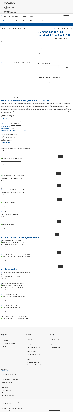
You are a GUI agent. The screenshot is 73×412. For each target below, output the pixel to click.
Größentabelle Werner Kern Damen (10, 377)
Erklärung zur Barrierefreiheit (33, 354)
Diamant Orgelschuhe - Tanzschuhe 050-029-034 (12, 287)
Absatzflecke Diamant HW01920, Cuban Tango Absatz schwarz (15, 148)
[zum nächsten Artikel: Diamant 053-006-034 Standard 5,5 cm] (68, 24)
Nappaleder (13, 120)
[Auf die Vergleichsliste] (59, 156)
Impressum (29, 339)
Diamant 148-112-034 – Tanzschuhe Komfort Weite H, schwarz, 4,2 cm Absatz (18, 298)
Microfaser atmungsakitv (16, 123)
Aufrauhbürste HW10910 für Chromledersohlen (11, 178)
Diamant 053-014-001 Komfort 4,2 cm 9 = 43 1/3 (12, 244)
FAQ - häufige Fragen (7, 390)
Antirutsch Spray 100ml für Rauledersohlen (11, 161)
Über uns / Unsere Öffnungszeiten (34, 364)
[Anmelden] (60, 16)
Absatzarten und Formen (8, 384)
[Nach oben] (0, 27)
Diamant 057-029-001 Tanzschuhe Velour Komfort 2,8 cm (14, 321)
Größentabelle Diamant (7, 382)
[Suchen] (54, 16)
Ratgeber (4, 392)
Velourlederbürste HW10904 (7, 226)
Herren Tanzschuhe (55, 344)
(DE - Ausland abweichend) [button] (55, 82)
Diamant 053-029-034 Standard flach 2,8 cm (11, 276)
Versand (49, 63)
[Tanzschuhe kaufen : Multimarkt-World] (1, 21)
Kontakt (28, 359)
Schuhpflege (5, 387)
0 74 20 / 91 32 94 (10, 2)
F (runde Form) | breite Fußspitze (18, 121)
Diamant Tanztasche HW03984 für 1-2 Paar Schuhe (13, 192)
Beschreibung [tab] (20, 97)
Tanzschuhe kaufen (55, 339)
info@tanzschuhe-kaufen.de (8, 347)
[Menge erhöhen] (60, 69)
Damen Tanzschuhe (55, 342)
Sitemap (28, 356)
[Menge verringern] (39, 66)
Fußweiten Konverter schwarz (8, 204)
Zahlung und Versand (31, 351)
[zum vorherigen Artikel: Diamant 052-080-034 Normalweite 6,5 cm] (71, 24)
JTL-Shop (9, 403)
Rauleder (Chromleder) (16, 125)
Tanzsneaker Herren (55, 350)
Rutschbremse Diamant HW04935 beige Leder (11, 214)
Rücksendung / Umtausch (8, 395)
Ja (11, 126)
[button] (4, 334)
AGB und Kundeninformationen (34, 342)
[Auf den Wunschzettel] (62, 156)
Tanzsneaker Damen (55, 347)
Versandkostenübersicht (54, 410)
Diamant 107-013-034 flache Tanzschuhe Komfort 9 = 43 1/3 (14, 258)
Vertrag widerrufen (5, 328)
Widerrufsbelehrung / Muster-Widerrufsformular (33, 348)
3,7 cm (12, 118)
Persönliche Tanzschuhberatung (9, 374)
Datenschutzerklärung (31, 344)
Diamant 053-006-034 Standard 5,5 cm (10, 310)
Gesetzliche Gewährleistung (33, 362)
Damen (44, 48)
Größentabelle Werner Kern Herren (10, 379)
